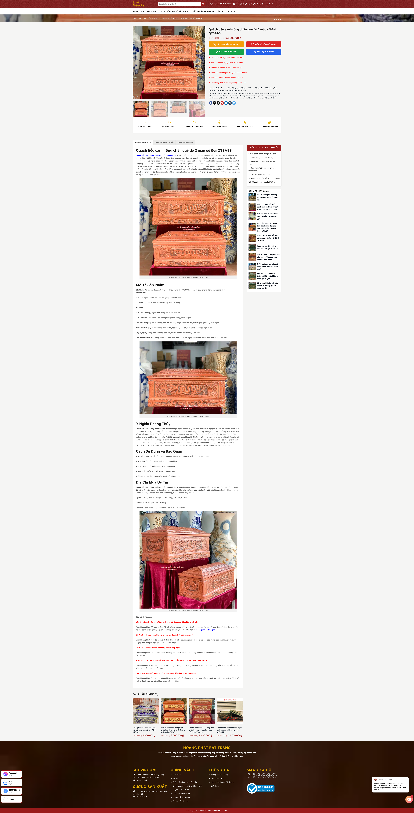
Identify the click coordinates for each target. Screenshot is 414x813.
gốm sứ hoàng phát (260, 93)
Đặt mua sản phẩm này (228, 44)
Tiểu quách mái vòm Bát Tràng (192, 18)
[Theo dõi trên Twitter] (264, 775)
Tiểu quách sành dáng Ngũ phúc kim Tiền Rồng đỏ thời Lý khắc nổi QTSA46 (173, 730)
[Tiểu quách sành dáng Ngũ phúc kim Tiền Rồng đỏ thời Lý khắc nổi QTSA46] (174, 711)
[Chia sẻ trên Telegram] (234, 103)
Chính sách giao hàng (181, 793)
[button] (203, 4)
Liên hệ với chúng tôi (265, 44)
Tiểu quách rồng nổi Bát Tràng (236, 90)
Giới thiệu (176, 774)
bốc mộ (214, 93)
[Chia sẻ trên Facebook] (210, 103)
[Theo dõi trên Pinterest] (269, 775)
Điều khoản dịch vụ (180, 801)
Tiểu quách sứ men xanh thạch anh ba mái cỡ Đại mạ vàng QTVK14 (229, 730)
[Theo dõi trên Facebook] (249, 775)
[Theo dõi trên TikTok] (259, 775)
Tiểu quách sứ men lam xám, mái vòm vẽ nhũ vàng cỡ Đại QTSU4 (144, 730)
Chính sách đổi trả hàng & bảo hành (187, 786)
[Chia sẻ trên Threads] (218, 103)
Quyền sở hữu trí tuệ (181, 790)
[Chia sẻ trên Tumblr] (230, 103)
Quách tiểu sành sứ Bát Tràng (166, 18)
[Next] (201, 63)
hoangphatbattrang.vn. (206, 630)
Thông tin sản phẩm (142, 142)
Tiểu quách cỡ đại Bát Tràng (264, 88)
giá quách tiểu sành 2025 (232, 93)
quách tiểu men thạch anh (221, 96)
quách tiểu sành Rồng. (266, 96)
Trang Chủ (138, 11)
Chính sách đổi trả (185, 142)
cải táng (220, 93)
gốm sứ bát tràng (247, 93)
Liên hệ (219, 11)
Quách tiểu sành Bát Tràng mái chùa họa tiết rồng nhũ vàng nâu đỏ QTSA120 (201, 730)
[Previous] (137, 63)
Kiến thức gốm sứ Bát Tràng (175, 11)
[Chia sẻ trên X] (214, 103)
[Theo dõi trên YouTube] (274, 775)
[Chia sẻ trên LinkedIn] (226, 103)
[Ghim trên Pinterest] (222, 103)
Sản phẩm (151, 11)
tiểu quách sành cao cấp (256, 98)
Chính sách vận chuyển (164, 142)
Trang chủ (137, 18)
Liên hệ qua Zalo (265, 52)
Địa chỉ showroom (228, 52)
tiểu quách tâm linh (271, 98)
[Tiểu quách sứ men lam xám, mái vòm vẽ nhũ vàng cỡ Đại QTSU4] (146, 711)
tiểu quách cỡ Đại (226, 98)
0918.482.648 (400, 787)
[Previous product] (279, 18)
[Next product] (275, 18)
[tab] (143, 142)
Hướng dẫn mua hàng (203, 11)
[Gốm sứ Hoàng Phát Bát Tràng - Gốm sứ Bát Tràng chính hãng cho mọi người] (144, 4)
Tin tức (175, 778)
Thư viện (230, 11)
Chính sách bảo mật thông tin (185, 782)
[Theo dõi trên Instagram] (254, 775)
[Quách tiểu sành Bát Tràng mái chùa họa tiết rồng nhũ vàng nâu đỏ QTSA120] (202, 711)
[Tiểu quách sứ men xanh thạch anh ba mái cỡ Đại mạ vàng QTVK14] (230, 711)
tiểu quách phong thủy (240, 98)
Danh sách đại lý (217, 778)
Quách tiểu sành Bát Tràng (245, 88)
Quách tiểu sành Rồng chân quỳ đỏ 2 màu (244, 96)
